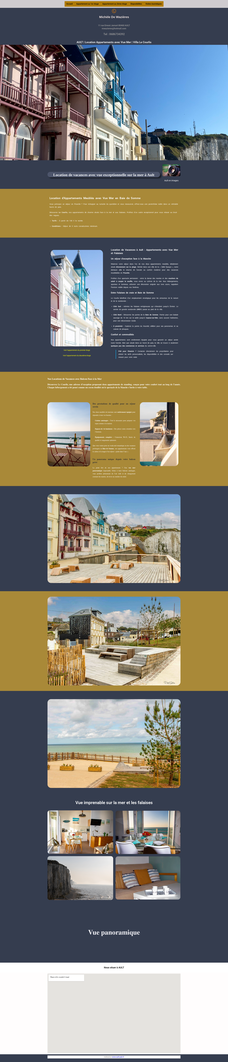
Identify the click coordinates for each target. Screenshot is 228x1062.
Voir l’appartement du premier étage (77, 350)
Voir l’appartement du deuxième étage (77, 355)
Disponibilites (136, 4)
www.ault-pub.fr (118, 1057)
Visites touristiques (153, 4)
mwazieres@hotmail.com (114, 28)
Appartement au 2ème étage (114, 4)
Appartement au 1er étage (87, 4)
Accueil (69, 4)
